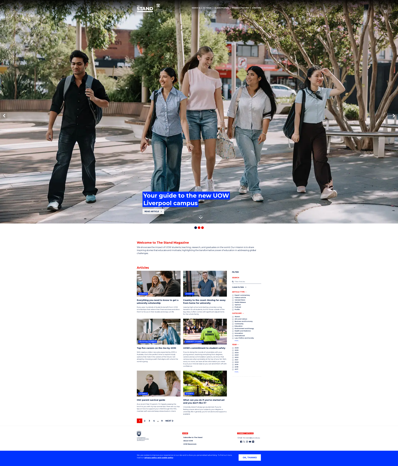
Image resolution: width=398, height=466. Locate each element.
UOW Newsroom (189, 444)
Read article (152, 211)
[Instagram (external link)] (247, 442)
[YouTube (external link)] (250, 442)
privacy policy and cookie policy (158, 458)
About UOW (188, 441)
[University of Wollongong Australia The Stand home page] (152, 8)
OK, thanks (250, 457)
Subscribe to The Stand (192, 437)
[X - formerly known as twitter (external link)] (244, 442)
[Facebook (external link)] (241, 442)
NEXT (168, 421)
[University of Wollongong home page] (143, 436)
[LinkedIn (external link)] (253, 442)
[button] (4, 115)
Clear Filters (238, 287)
